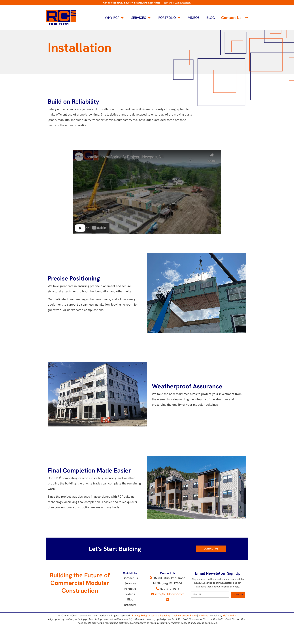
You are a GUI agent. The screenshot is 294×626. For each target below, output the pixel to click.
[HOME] (61, 17)
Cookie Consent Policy (184, 615)
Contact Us (231, 17)
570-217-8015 (169, 589)
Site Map (203, 615)
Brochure (130, 605)
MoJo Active (229, 615)
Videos (194, 17)
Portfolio (167, 17)
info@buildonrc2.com (169, 594)
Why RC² (112, 17)
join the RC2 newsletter (177, 2)
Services (138, 17)
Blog (210, 17)
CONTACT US (211, 548)
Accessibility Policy (159, 615)
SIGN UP (238, 594)
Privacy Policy (139, 615)
